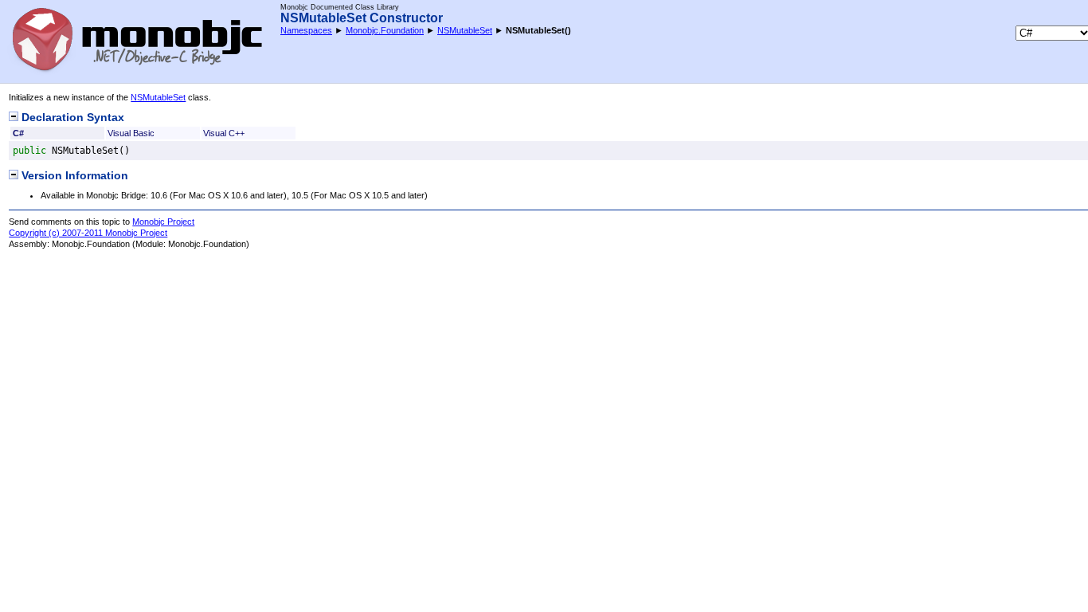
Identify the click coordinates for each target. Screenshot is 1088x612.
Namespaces (306, 30)
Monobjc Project (163, 221)
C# (18, 133)
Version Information (73, 176)
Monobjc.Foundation (385, 30)
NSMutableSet (464, 30)
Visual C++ (224, 133)
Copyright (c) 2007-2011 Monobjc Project (88, 232)
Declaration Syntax (71, 118)
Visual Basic (131, 133)
